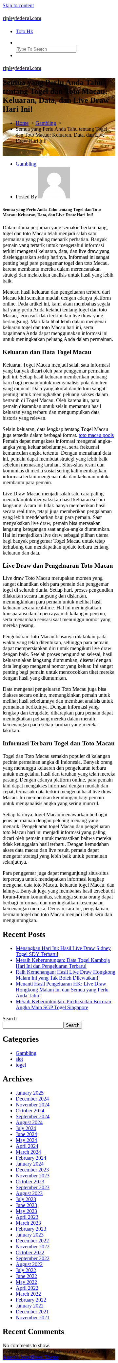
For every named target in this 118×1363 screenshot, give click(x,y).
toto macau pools (96, 435)
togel (21, 1065)
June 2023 (26, 1205)
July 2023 (26, 1199)
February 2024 (31, 1158)
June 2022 (26, 1276)
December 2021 (32, 1311)
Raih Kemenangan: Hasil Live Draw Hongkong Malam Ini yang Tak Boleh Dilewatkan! (65, 975)
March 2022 (28, 1294)
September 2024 (32, 1116)
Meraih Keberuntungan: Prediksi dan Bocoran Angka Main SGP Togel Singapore (63, 1004)
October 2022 (30, 1252)
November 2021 (32, 1317)
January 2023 (30, 1235)
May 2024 (26, 1140)
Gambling (45, 123)
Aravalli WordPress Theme (31, 1357)
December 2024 (32, 1099)
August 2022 (29, 1264)
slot (19, 1059)
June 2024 (26, 1134)
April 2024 (27, 1146)
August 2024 (29, 1122)
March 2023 (28, 1223)
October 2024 (30, 1110)
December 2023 (32, 1169)
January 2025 (30, 1093)
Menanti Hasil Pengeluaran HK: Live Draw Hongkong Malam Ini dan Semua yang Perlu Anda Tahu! (62, 989)
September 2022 (32, 1258)
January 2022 (30, 1305)
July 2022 (26, 1270)
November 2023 (32, 1175)
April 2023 (27, 1217)
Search (10, 1018)
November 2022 (32, 1246)
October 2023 (30, 1181)
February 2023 (31, 1229)
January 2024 (30, 1164)
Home (22, 123)
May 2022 (26, 1282)
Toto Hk (24, 31)
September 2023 (32, 1187)
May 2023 (26, 1211)
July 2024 (26, 1128)
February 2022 (31, 1300)
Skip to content (18, 5)
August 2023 (29, 1193)
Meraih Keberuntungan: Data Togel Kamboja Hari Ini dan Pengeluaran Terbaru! (63, 963)
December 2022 (32, 1240)
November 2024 (32, 1104)
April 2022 (27, 1288)
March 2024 (28, 1152)
